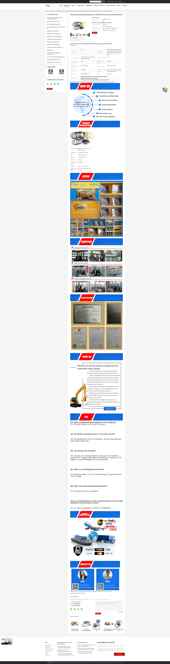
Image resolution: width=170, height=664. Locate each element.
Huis (61, 5)
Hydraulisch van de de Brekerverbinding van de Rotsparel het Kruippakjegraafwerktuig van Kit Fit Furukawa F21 (108, 630)
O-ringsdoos (49, 50)
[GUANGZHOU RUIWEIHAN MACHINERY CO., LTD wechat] (55, 84)
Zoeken (103, 1)
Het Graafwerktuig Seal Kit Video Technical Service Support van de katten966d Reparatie (85, 652)
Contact (94, 32)
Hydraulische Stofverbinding (53, 36)
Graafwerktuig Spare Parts (53, 59)
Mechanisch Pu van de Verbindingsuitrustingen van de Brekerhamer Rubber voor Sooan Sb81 (66, 651)
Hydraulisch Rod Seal (52, 31)
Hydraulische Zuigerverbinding (54, 39)
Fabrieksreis (89, 5)
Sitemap (47, 654)
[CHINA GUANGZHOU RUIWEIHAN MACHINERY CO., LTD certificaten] (50, 71)
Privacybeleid (50, 662)
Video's (73, 5)
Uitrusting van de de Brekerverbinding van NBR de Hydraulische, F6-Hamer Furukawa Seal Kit (96, 630)
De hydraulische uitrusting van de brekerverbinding (65, 11)
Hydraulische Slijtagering (52, 44)
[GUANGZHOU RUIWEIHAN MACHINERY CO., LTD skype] (59, 84)
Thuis (46, 11)
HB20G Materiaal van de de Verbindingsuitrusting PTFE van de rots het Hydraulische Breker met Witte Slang (119, 630)
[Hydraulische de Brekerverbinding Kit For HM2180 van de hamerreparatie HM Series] (79, 24)
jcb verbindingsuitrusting (52, 24)
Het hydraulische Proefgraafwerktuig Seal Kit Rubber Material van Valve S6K (86, 649)
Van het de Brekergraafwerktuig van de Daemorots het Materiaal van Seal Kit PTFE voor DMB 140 (86, 630)
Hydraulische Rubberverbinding (54, 47)
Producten (67, 5)
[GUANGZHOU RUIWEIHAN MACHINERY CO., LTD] (48, 6)
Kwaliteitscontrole (99, 5)
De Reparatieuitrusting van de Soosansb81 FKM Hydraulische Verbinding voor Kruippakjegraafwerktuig (66, 647)
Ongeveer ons (80, 5)
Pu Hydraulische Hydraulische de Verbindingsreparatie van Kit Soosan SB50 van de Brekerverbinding (66, 654)
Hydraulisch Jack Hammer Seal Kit (77, 593)
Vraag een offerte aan (112, 1)
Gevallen (125, 5)
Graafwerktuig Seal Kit (52, 21)
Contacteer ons (111, 5)
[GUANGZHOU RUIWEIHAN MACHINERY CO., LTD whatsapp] (52, 84)
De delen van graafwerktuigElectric (55, 57)
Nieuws (119, 5)
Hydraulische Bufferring (52, 42)
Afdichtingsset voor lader (53, 62)
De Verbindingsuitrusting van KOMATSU (56, 27)
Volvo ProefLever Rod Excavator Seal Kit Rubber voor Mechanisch (86, 645)
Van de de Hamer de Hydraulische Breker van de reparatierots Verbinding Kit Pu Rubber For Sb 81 (75, 630)
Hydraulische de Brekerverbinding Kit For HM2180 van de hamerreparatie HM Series (78, 39)
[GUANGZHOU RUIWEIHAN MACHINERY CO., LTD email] (48, 84)
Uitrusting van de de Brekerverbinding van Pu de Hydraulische (86, 591)
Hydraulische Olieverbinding (53, 33)
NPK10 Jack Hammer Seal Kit (105, 591)
